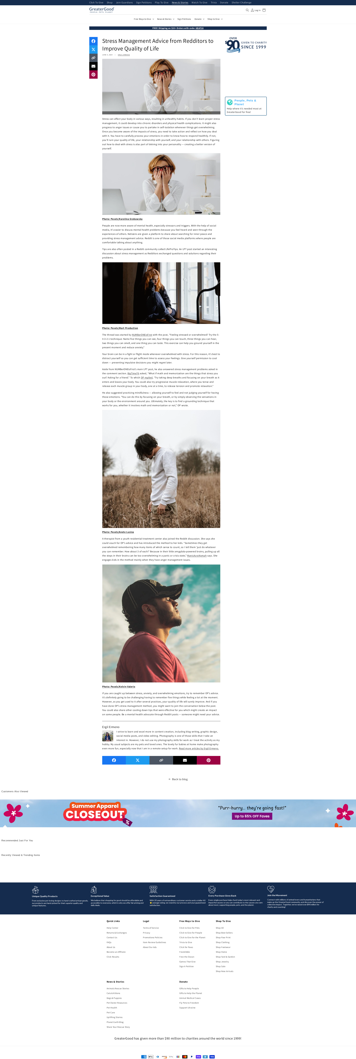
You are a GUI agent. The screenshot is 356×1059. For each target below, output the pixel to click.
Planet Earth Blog (115, 1022)
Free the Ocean (186, 956)
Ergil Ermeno (124, 55)
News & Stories (180, 2)
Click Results (113, 956)
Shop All (220, 927)
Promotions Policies (152, 937)
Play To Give (161, 2)
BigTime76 (133, 373)
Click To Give (96, 2)
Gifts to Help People (189, 988)
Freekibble (184, 951)
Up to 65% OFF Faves (252, 816)
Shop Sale (221, 966)
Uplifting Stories (115, 1017)
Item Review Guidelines (154, 942)
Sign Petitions (144, 2)
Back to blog (180, 779)
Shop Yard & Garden (225, 956)
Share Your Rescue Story (118, 1026)
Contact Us (112, 937)
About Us (111, 947)
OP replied (147, 377)
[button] (247, 10)
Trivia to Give (185, 942)
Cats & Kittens (113, 993)
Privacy (146, 932)
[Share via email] (93, 66)
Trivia (214, 2)
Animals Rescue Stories (118, 988)
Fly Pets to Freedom (189, 1002)
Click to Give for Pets (189, 927)
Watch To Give (199, 2)
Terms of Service (151, 927)
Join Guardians (124, 2)
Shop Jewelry (222, 961)
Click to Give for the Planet (192, 937)
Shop (110, 2)
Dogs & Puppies (114, 998)
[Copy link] (93, 58)
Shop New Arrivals (224, 971)
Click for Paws (186, 947)
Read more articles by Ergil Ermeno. (199, 748)
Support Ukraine (187, 1007)
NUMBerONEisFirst (142, 334)
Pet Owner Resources (117, 1002)
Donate (224, 2)
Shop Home (221, 951)
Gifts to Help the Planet (190, 993)
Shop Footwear (223, 947)
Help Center (112, 927)
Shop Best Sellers (224, 932)
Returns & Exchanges (117, 932)
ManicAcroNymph (197, 555)
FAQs (109, 942)
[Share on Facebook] (93, 41)
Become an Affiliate (116, 951)
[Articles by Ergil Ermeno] (107, 735)
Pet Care (111, 1012)
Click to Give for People (190, 932)
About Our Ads (150, 947)
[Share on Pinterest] (93, 74)
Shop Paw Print (223, 937)
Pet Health (112, 1007)
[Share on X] (93, 49)
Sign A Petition (186, 966)
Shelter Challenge (241, 2)
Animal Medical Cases (190, 998)
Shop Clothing (223, 942)
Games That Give (187, 961)
